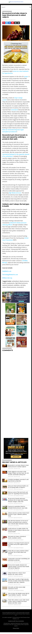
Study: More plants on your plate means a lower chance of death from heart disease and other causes (18, 601)
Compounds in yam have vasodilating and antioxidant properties (19, 559)
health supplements (8, 283)
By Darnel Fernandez (18, 503)
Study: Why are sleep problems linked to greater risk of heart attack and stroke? (18, 552)
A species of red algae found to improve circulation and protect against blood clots (18, 544)
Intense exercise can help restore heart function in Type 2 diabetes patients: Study (18, 514)
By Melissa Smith (17, 561)
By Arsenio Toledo (17, 596)
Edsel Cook (12, 20)
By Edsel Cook (17, 468)
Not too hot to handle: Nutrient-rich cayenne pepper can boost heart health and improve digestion (18, 566)
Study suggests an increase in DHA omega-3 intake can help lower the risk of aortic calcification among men (18, 473)
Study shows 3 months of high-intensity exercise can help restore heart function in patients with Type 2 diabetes (18, 581)
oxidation (17, 285)
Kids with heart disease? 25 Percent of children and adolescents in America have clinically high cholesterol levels (18, 522)
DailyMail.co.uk (6, 271)
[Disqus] (16, 373)
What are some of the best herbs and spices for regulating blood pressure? (18, 493)
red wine (22, 285)
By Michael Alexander (18, 489)
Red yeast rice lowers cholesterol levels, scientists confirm (17, 537)
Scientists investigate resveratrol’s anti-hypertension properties (18, 480)
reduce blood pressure (9, 287)
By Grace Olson (17, 533)
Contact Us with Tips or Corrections (16, 621)
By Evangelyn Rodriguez (19, 495)
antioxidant (15, 281)
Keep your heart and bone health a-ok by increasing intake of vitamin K (18, 486)
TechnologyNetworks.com (10, 274)
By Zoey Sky (16, 525)
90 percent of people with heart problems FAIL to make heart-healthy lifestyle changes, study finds (18, 500)
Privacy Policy (16, 628)
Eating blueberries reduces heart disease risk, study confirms (17, 573)
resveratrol (14, 110)
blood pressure (24, 281)
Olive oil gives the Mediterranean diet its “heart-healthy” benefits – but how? (18, 594)
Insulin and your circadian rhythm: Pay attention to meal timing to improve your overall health (18, 530)
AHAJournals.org (7, 278)
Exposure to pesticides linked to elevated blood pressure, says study (17, 507)
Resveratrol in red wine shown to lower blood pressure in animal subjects (18, 466)
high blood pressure (15, 193)
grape (26, 76)
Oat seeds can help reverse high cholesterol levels (16, 587)
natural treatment (7, 285)
